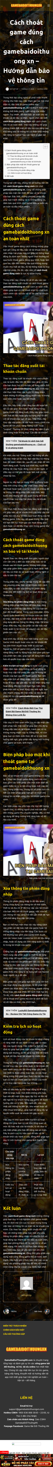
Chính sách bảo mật (13, 1330)
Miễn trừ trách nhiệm (14, 1326)
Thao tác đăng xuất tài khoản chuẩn (24, 156)
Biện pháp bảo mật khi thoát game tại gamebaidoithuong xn (23, 166)
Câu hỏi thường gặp (14, 1334)
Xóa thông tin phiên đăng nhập (22, 170)
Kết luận (10, 176)
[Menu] (48, 5)
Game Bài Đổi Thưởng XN (36, 1426)
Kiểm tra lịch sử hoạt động (21, 173)
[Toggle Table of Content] (44, 147)
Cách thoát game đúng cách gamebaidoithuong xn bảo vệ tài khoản (26, 160)
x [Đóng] (4, 1452)
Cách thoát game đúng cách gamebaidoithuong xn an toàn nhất (22, 151)
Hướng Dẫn (42, 89)
